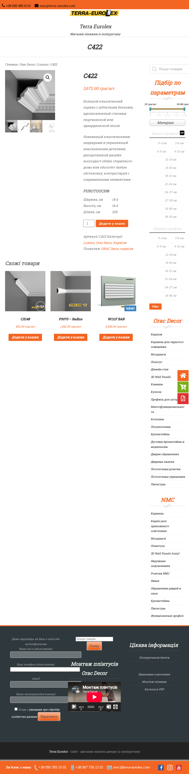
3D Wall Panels (161, 377)
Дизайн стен (159, 369)
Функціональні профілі (167, 615)
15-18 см (170, 167)
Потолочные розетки (165, 469)
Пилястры (158, 484)
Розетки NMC (160, 573)
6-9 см (161, 151)
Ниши (155, 581)
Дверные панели (162, 461)
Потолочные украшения (168, 476)
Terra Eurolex (95, 26)
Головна (11, 64)
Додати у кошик (112, 223)
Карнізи (120, 242)
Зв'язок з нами (18, 767)
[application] (94, 697)
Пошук (94, 646)
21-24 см (170, 184)
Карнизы (157, 513)
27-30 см (171, 200)
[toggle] (182, 134)
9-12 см (179, 151)
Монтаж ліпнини (154, 681)
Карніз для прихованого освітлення (160, 526)
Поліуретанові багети (154, 657)
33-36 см (170, 208)
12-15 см (170, 159)
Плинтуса (158, 546)
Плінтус (156, 362)
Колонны (157, 419)
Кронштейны (160, 434)
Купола (156, 392)
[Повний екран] (115, 707)
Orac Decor (27, 64)
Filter (155, 306)
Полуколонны (161, 426)
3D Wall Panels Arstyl (165, 553)
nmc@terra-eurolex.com (57, 6)
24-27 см (171, 192)
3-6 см (179, 143)
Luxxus (42, 64)
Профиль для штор (164, 399)
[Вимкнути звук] (108, 707)
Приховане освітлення (154, 674)
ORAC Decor (110, 248)
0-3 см (162, 143)
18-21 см (170, 175)
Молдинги (158, 354)
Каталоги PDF (154, 689)
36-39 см (170, 216)
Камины (157, 384)
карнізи (126, 248)
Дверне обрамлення (165, 454)
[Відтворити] (74, 707)
